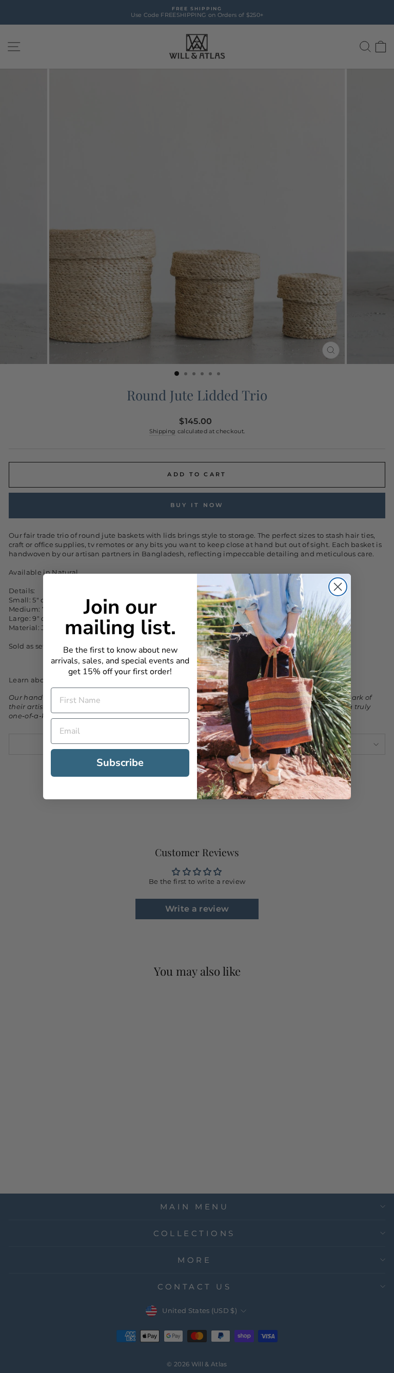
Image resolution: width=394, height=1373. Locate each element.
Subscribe (120, 763)
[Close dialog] (338, 587)
